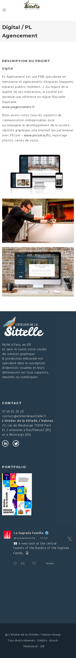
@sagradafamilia (24, 538)
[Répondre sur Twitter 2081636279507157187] (16, 564)
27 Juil (44, 538)
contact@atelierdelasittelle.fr (24, 416)
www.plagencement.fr (18, 107)
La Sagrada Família (28, 533)
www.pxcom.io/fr (37, 135)
